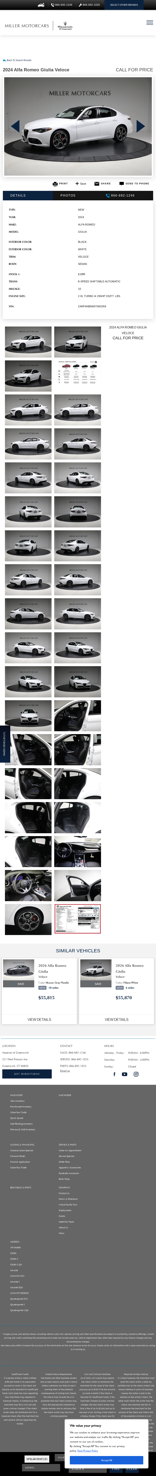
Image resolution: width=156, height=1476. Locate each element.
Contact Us (64, 1193)
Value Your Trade (18, 1112)
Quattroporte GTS (19, 1299)
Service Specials (66, 1156)
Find (116, 1469)
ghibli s (14, 1259)
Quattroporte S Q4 (19, 1310)
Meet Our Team (66, 1221)
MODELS (14, 1241)
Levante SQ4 (16, 1287)
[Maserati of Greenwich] (27, 25)
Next (141, 126)
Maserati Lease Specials (21, 1150)
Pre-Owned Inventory (21, 1106)
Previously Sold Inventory (22, 1129)
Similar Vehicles (36, 1459)
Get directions (27, 1074)
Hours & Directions (68, 1199)
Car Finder (65, 1095)
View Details (39, 1019)
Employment (65, 1210)
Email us (65, 1070)
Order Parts (64, 1162)
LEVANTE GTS (17, 1276)
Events (62, 1216)
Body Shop (64, 1179)
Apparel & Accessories (70, 1167)
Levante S (15, 1281)
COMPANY (64, 1187)
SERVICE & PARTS (67, 1144)
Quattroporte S (17, 1304)
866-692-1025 (79, 1059)
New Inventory (17, 1101)
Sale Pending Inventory (21, 1123)
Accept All (106, 1460)
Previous (15, 126)
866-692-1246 (77, 1052)
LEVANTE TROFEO (19, 1293)
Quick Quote (16, 1118)
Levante (14, 1270)
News (61, 1233)
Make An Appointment (70, 1150)
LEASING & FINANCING (22, 1144)
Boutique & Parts (20, 1187)
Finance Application (20, 1162)
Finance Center (17, 1156)
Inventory (16, 1095)
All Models (15, 1247)
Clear (132, 1469)
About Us (63, 1227)
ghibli (13, 1253)
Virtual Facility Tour (68, 1204)
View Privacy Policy (87, 1451)
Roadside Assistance (69, 1173)
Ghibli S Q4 (16, 1264)
